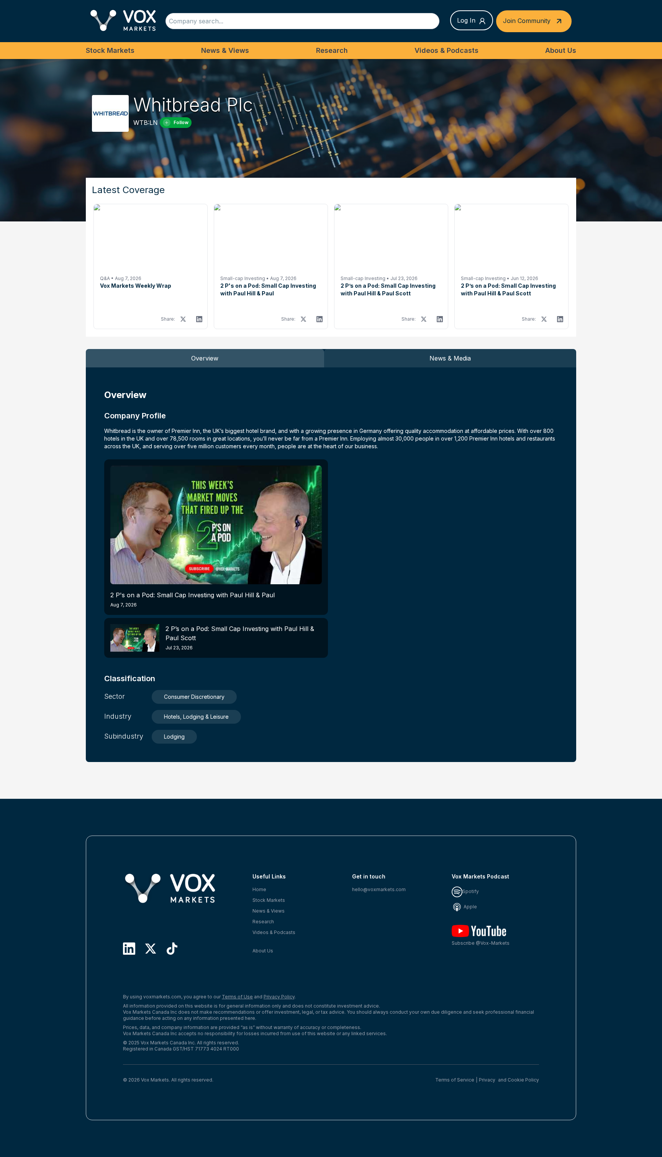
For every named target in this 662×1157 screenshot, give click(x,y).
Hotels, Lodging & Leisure (196, 716)
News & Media (450, 358)
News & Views (225, 50)
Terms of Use (237, 997)
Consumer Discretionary (194, 696)
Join (527, 20)
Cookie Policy (523, 1080)
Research (332, 50)
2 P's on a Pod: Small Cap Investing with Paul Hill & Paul (192, 599)
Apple (469, 907)
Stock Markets (110, 50)
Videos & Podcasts (446, 50)
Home (259, 889)
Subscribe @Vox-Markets (481, 943)
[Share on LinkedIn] (199, 319)
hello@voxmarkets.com (379, 889)
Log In (466, 20)
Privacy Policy (279, 997)
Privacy (487, 1080)
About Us (560, 50)
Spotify (470, 891)
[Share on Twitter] (183, 319)
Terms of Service (454, 1080)
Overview (204, 358)
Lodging (174, 736)
